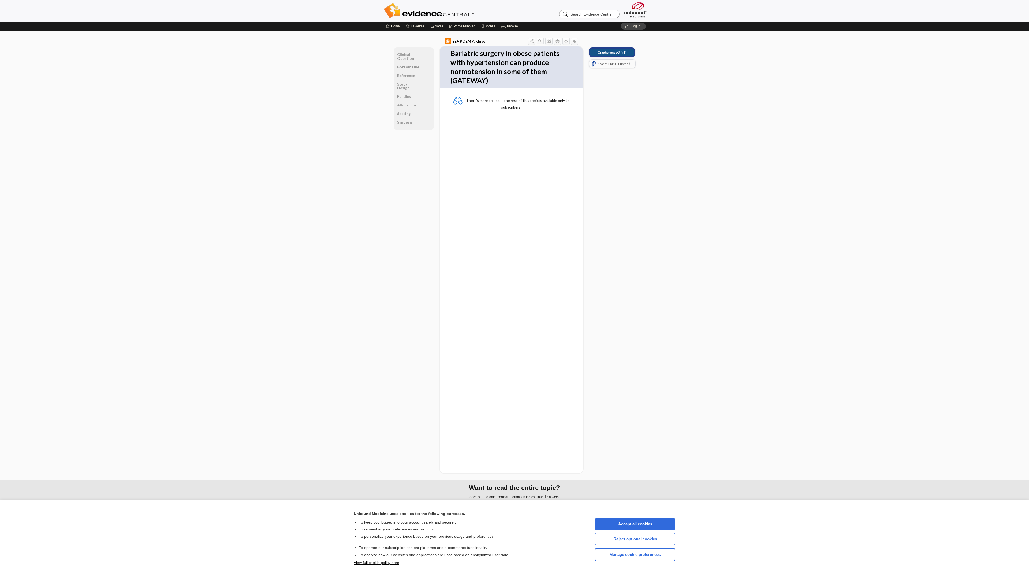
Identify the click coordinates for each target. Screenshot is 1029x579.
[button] (510, 26)
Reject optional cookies (635, 539)
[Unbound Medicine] (635, 9)
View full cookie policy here (376, 563)
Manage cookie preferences (635, 554)
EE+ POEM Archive (468, 41)
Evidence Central (450, 11)
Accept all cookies (635, 524)
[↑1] (612, 52)
